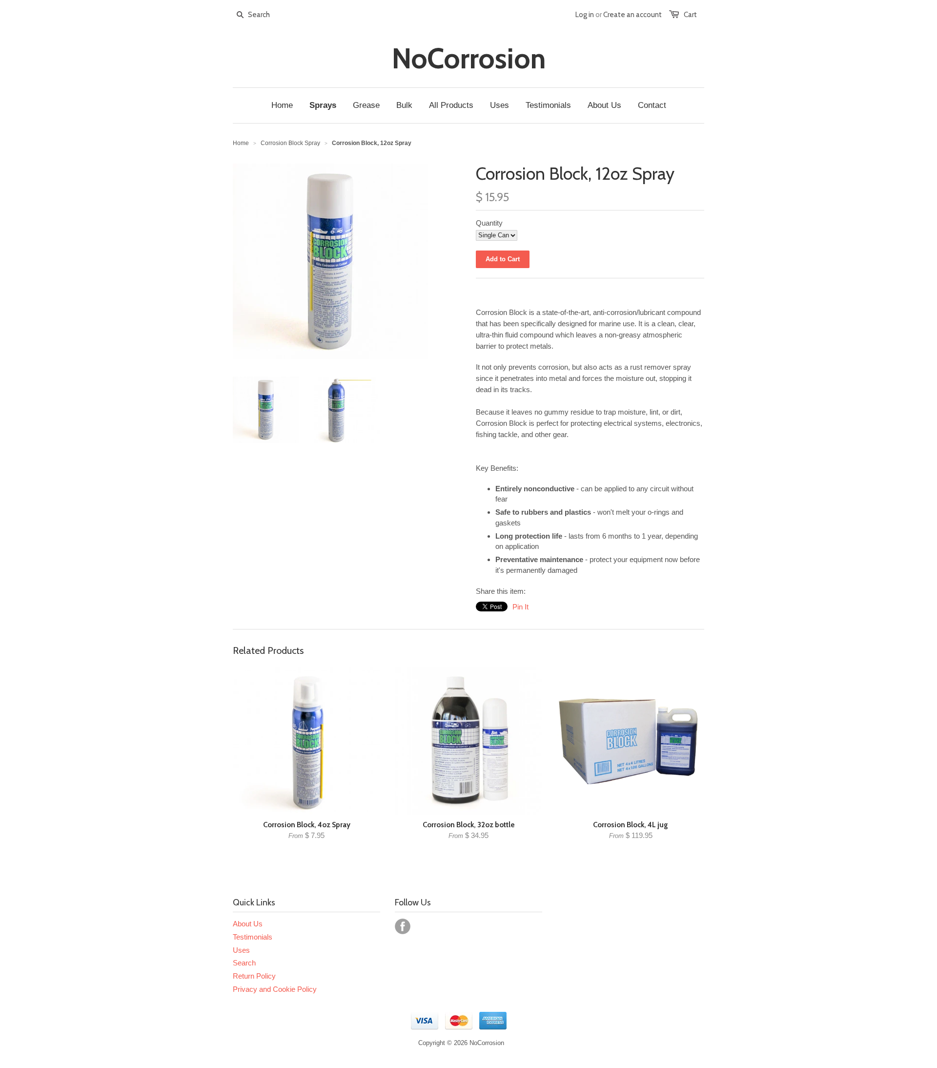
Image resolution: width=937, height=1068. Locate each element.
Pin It (520, 607)
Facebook (402, 926)
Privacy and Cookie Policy (275, 989)
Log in (584, 14)
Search (244, 963)
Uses (241, 950)
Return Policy (254, 976)
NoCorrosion (469, 58)
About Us (248, 924)
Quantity (489, 223)
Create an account (632, 14)
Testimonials (252, 937)
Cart (690, 14)
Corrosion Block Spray (290, 143)
